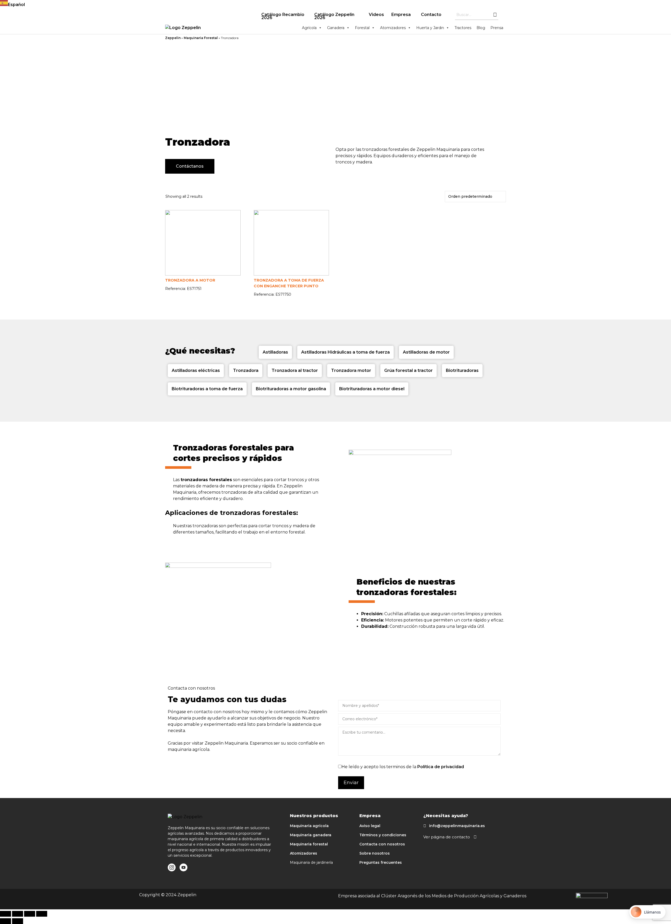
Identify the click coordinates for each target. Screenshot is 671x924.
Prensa (496, 27)
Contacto (431, 14)
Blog (481, 27)
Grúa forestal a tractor (408, 370)
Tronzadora (245, 370)
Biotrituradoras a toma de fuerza (207, 388)
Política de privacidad (440, 766)
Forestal (362, 27)
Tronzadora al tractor (295, 370)
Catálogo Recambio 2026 (282, 16)
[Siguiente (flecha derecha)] (17, 921)
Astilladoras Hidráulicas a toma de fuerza (345, 352)
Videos (376, 14)
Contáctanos (190, 166)
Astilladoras (275, 352)
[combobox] (335, 4)
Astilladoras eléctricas (196, 370)
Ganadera (335, 27)
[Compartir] (17, 914)
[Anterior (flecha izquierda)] (5, 921)
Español (16, 4)
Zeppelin (173, 38)
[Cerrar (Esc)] (5, 914)
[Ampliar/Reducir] (41, 914)
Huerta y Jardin (430, 27)
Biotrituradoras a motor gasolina (291, 388)
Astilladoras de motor (426, 352)
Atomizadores (393, 27)
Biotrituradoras (462, 370)
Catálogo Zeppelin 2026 (334, 16)
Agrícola (309, 27)
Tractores (462, 27)
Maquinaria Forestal (201, 38)
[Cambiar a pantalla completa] (29, 914)
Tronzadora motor (351, 370)
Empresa (401, 14)
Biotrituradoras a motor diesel (371, 388)
